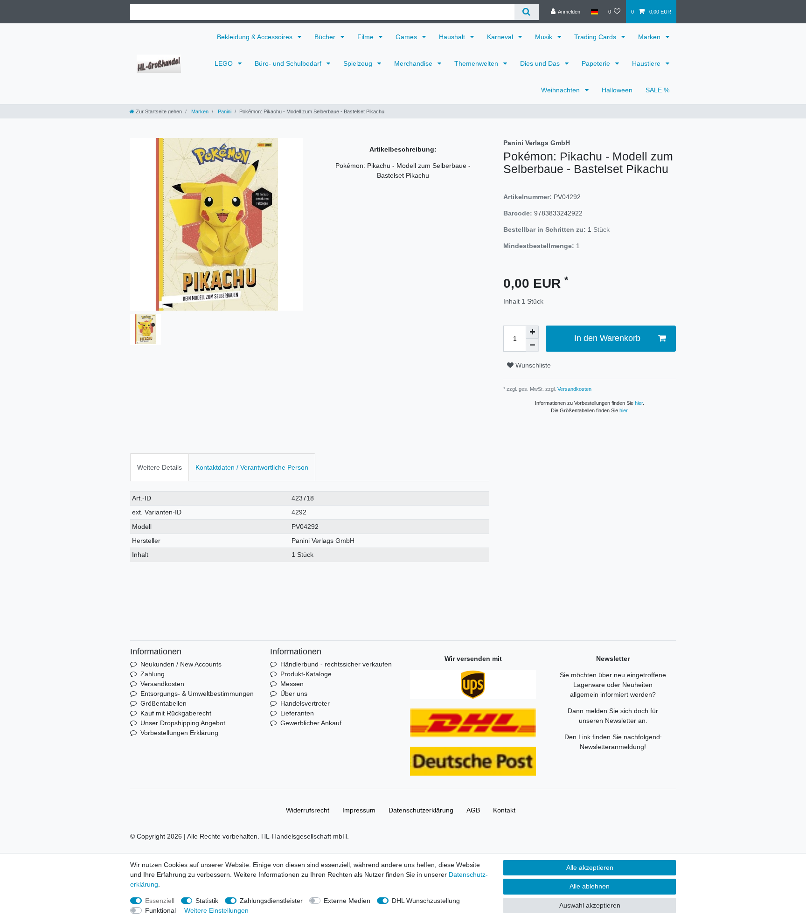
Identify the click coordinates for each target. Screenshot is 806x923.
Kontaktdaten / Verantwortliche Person (251, 467)
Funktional (160, 910)
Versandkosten (573, 389)
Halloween (617, 90)
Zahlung (152, 674)
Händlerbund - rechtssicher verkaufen (336, 664)
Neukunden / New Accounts (181, 664)
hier (639, 403)
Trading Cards (596, 37)
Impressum (358, 810)
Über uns (293, 693)
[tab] (159, 467)
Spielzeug (358, 63)
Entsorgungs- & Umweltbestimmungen (197, 693)
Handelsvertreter (305, 703)
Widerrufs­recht (307, 810)
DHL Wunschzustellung (426, 900)
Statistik (206, 900)
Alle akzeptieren (589, 867)
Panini (223, 111)
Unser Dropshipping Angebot (182, 723)
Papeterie (597, 63)
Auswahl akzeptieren (589, 905)
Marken (650, 37)
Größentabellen (163, 703)
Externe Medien (347, 900)
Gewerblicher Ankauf (310, 723)
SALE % (657, 90)
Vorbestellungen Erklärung (179, 732)
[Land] (594, 11)
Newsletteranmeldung (612, 746)
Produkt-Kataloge (306, 674)
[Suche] (526, 12)
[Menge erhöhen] (532, 332)
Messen (292, 683)
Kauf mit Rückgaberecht (175, 713)
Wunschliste (532, 365)
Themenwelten (477, 63)
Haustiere (647, 63)
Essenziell (159, 900)
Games (407, 37)
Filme (366, 37)
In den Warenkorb (607, 338)
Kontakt (504, 810)
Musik (544, 37)
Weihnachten (561, 90)
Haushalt (453, 37)
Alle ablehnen (590, 886)
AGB (473, 810)
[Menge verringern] (532, 345)
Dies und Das (541, 63)
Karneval (501, 37)
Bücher (325, 37)
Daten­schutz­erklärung (421, 810)
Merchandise (414, 63)
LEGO (225, 63)
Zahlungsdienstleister (271, 900)
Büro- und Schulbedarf (289, 63)
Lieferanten (297, 713)
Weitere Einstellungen (216, 910)
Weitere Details (159, 467)
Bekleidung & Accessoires (255, 37)
